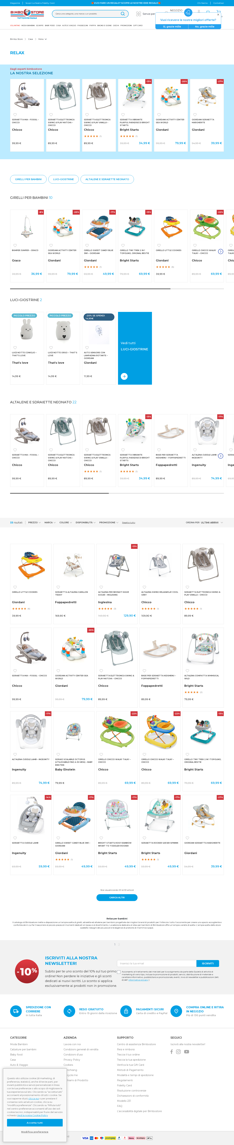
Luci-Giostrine (26, 300)
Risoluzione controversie (131, 1090)
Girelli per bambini (31, 198)
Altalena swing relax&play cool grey (159, 593)
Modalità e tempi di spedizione (135, 1075)
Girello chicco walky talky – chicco (204, 251)
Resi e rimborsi (126, 1049)
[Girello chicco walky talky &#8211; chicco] (207, 226)
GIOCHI (116, 25)
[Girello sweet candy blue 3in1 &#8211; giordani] (99, 226)
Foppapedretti (166, 465)
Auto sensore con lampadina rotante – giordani (96, 355)
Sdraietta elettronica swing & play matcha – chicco (61, 122)
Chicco (17, 129)
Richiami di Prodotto (76, 1080)
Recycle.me (71, 1075)
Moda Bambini (28, 25)
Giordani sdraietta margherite (203, 121)
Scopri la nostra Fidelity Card (40, 3)
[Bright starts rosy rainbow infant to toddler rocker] (117, 815)
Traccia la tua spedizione (131, 1059)
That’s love (20, 362)
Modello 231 (124, 1100)
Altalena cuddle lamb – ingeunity (205, 456)
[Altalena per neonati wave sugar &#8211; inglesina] (117, 564)
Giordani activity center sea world (170, 121)
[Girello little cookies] (171, 226)
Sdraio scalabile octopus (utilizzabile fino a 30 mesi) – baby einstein (74, 762)
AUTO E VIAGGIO (69, 25)
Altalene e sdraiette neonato (43, 402)
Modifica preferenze (34, 1131)
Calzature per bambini (23, 1049)
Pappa (92, 25)
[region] (35, 1105)
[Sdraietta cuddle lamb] (30, 815)
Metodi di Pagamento (130, 1070)
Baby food (16, 1054)
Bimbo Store (16, 39)
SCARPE (40, 25)
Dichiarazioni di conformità (133, 1095)
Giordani (162, 129)
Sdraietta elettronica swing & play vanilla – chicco (97, 122)
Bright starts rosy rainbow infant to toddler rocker (115, 844)
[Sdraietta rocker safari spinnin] (160, 815)
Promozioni (126, 25)
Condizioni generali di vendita (81, 1049)
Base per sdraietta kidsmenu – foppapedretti (171, 456)
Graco (16, 260)
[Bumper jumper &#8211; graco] (27, 226)
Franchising (70, 1070)
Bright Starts (129, 129)
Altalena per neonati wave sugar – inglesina (113, 593)
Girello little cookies (168, 250)
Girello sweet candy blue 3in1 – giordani (98, 251)
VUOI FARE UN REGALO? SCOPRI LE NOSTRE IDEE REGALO (126, 3)
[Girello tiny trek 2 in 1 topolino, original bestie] (135, 226)
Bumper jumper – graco (25, 250)
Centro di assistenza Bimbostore (136, 1044)
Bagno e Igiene (104, 25)
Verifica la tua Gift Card (130, 1064)
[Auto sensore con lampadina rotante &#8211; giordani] (99, 329)
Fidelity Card (124, 1085)
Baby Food (50, 25)
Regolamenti (125, 1080)
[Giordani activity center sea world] (171, 96)
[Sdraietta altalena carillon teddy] (74, 564)
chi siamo (202, 3)
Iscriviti (208, 963)
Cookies (68, 1064)
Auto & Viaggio (19, 1064)
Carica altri (117, 897)
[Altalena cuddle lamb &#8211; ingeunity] (207, 431)
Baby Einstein (65, 769)
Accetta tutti (35, 1122)
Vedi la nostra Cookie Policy (32, 1115)
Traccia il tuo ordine (128, 1054)
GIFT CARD (138, 25)
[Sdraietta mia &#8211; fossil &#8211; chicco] (27, 96)
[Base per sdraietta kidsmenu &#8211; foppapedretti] (171, 431)
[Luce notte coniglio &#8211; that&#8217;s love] (27, 329)
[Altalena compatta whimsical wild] (203, 648)
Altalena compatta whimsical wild (201, 677)
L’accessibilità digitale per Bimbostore (139, 1111)
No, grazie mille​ (204, 26)
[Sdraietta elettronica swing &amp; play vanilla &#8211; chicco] (99, 96)
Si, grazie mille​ (172, 26)
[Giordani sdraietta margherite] (207, 96)
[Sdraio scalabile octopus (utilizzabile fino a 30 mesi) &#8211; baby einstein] (74, 731)
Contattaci (218, 3)
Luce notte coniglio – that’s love (24, 354)
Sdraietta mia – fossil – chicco (25, 121)
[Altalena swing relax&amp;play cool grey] (160, 564)
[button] (16, 115)
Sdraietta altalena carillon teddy (71, 593)
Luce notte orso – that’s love (62, 354)
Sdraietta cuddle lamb (25, 843)
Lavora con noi (72, 1044)
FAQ (119, 1106)
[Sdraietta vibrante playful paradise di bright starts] (135, 96)
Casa (58, 25)
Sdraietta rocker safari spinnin (159, 843)
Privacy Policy (72, 1059)
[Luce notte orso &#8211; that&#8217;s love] (63, 329)
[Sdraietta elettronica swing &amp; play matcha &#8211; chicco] (63, 96)
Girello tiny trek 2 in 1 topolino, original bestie (134, 251)
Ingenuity (199, 465)
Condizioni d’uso (73, 1054)
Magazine (15, 3)
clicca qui (33, 1098)
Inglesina (105, 602)
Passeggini (82, 25)
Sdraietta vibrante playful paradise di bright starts (135, 122)
